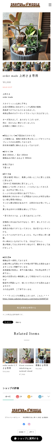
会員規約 (45, 417)
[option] (26, 36)
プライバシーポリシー (12, 417)
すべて (8, 397)
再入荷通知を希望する (26, 308)
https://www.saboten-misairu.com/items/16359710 (25, 299)
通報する (18, 322)
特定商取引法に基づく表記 (32, 417)
